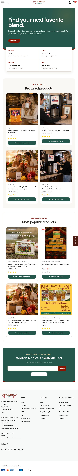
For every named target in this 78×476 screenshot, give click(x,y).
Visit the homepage (39, 374)
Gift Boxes (23, 412)
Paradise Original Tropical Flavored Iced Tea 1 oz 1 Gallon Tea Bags (22, 188)
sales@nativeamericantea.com (10, 438)
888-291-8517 (10, 433)
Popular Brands (25, 418)
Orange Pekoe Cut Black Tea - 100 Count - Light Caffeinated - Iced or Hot (56, 321)
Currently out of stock (22, 277)
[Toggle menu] (2, 2)
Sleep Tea (23, 405)
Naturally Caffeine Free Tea (28, 408)
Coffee (23, 402)
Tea (22, 415)
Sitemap (61, 418)
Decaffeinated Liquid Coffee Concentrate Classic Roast (51, 188)
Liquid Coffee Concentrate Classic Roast (56, 130)
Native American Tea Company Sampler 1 (56, 265)
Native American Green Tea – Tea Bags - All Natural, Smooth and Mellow (22, 265)
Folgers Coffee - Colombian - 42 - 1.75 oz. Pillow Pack (21, 131)
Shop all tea (14, 41)
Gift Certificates (25, 421)
